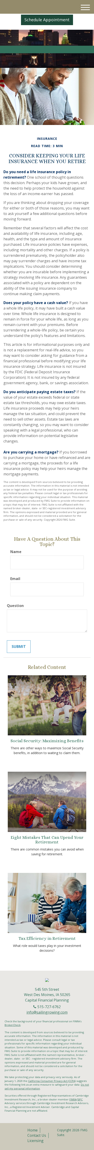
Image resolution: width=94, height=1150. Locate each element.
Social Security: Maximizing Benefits (47, 740)
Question (15, 605)
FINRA (72, 1099)
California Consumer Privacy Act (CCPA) (52, 1081)
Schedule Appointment (47, 19)
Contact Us (36, 1135)
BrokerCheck (13, 1025)
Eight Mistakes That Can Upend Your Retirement (47, 840)
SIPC (80, 1099)
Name (15, 551)
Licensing (35, 1140)
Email (15, 578)
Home (32, 1130)
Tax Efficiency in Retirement (47, 938)
